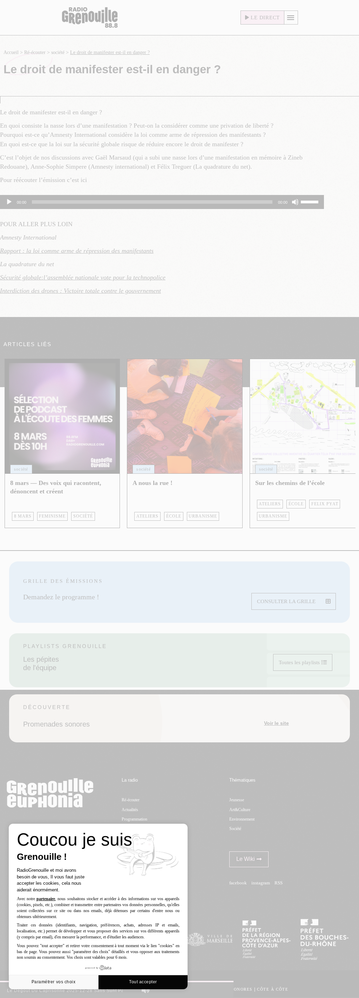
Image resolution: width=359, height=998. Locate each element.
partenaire (45, 898)
